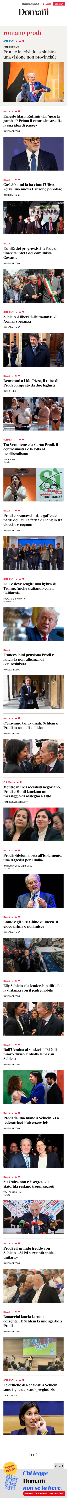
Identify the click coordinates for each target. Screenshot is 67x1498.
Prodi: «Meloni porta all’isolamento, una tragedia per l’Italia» (32, 857)
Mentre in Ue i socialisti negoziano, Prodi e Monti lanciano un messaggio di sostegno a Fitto (32, 791)
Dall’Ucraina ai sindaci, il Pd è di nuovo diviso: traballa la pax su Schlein (30, 1054)
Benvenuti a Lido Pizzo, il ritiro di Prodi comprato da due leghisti (30, 383)
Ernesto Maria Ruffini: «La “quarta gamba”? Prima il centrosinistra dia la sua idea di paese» (32, 120)
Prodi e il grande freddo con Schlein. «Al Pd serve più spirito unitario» (29, 1252)
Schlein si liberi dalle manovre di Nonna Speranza (30, 319)
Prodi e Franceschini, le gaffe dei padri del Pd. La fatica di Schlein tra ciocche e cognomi (32, 520)
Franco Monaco (11, 47)
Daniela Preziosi (11, 131)
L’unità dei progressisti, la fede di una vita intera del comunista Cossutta (30, 253)
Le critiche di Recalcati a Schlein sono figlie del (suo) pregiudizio (30, 1387)
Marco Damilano (11, 195)
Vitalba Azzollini (12, 1192)
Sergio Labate (10, 459)
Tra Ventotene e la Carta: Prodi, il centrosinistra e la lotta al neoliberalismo (30, 449)
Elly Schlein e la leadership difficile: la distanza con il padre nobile (32, 988)
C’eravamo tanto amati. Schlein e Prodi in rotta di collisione (30, 725)
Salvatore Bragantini (14, 598)
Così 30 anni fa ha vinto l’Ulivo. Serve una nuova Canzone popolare (32, 186)
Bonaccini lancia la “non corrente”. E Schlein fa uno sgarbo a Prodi (32, 1321)
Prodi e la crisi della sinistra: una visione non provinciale (30, 54)
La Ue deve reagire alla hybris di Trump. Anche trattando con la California (29, 588)
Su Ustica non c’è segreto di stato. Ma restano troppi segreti (28, 1184)
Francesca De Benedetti (15, 802)
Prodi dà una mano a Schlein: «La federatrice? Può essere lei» (31, 1120)
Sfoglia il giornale (30, 4)
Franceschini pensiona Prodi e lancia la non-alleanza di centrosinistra (28, 659)
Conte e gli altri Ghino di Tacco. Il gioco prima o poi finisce (30, 924)
